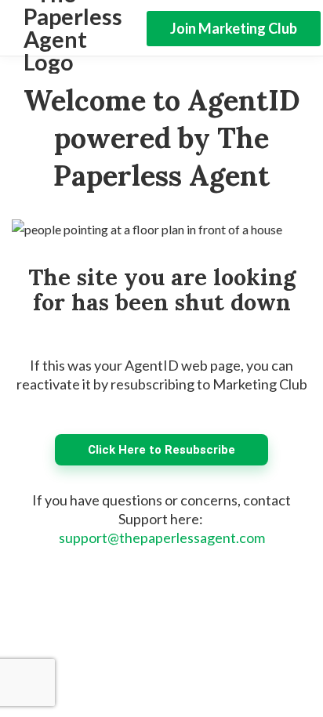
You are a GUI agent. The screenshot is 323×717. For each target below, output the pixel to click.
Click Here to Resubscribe (161, 450)
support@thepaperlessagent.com (162, 537)
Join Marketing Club (233, 28)
